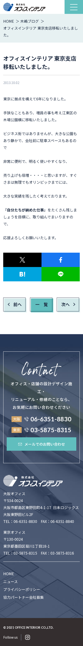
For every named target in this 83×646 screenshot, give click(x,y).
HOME (8, 573)
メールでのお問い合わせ (44, 444)
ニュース (10, 581)
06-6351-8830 (25, 521)
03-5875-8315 (25, 553)
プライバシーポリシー (21, 589)
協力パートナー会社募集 (23, 597)
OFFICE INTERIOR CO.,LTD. (34, 627)
